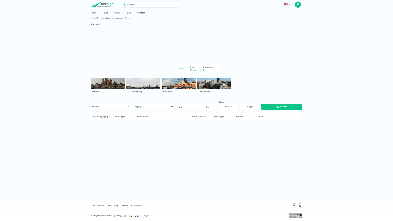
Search (283, 106)
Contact (141, 13)
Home (93, 13)
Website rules (136, 206)
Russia (127, 18)
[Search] (124, 4)
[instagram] (300, 205)
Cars (109, 206)
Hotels (117, 13)
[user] (298, 5)
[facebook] (294, 205)
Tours (105, 13)
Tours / (100, 18)
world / (106, 18)
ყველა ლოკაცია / (117, 18)
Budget (221, 102)
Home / (94, 18)
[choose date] (207, 107)
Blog (128, 13)
